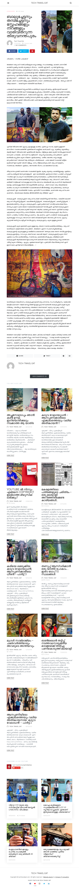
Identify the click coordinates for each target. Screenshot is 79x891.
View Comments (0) (39, 376)
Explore (57, 542)
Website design (48, 877)
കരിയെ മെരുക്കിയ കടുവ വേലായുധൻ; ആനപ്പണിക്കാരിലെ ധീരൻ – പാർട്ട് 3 (19, 570)
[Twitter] (44, 884)
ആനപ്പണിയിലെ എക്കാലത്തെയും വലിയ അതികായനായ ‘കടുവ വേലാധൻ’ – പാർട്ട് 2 (22, 718)
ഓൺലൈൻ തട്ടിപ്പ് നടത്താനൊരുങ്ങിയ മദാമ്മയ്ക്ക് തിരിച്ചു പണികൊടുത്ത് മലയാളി (56, 644)
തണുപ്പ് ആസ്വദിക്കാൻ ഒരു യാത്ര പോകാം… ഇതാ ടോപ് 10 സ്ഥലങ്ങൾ (56, 570)
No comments (21, 45)
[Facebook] (30, 884)
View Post (10, 455)
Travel (64, 542)
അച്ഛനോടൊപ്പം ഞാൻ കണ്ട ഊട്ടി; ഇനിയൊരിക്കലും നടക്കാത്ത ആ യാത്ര (20, 419)
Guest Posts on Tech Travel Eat (39, 880)
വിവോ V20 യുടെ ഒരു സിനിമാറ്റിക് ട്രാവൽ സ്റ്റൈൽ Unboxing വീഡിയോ (22, 807)
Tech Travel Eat (39, 3)
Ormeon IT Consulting (62, 877)
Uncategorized (15, 829)
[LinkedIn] (49, 884)
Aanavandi (11, 11)
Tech (21, 466)
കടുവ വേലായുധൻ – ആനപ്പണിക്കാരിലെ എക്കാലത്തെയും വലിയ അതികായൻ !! (56, 419)
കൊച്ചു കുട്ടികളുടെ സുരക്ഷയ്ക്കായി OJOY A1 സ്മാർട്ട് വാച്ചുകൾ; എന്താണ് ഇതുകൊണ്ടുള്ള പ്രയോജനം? (56, 808)
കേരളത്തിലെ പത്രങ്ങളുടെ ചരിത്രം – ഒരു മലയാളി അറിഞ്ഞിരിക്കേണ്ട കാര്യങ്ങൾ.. (56, 495)
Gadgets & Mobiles (26, 782)
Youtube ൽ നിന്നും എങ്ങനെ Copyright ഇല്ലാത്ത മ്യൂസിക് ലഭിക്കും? (20, 493)
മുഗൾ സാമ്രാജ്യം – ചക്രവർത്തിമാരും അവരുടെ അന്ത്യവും (20, 643)
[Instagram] (39, 884)
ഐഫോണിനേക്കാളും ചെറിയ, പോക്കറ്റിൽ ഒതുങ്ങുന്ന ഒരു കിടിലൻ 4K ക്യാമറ (21, 852)
